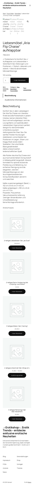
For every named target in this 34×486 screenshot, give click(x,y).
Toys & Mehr (10, 13)
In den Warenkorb (19, 80)
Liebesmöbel (27, 90)
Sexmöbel (18, 13)
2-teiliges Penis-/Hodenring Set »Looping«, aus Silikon (17, 283)
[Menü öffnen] (30, 5)
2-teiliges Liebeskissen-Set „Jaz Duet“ (17, 240)
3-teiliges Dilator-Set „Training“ (17, 326)
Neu (18, 87)
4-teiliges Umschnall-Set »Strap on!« (17, 368)
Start (4, 13)
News (29, 482)
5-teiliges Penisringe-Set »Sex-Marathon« (17, 410)
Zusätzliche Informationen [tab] (15, 100)
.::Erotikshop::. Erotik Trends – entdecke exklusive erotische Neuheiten (14, 5)
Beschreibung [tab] (10, 95)
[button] (27, 21)
